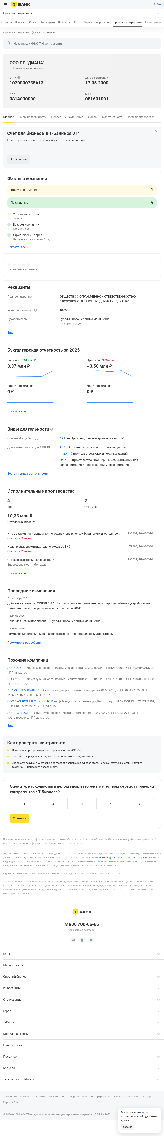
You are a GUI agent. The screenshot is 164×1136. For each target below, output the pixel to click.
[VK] (73, 940)
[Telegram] (91, 940)
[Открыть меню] (5, 4)
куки (145, 1112)
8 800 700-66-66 (82, 924)
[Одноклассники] (82, 940)
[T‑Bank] (20, 4)
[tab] (8, 117)
